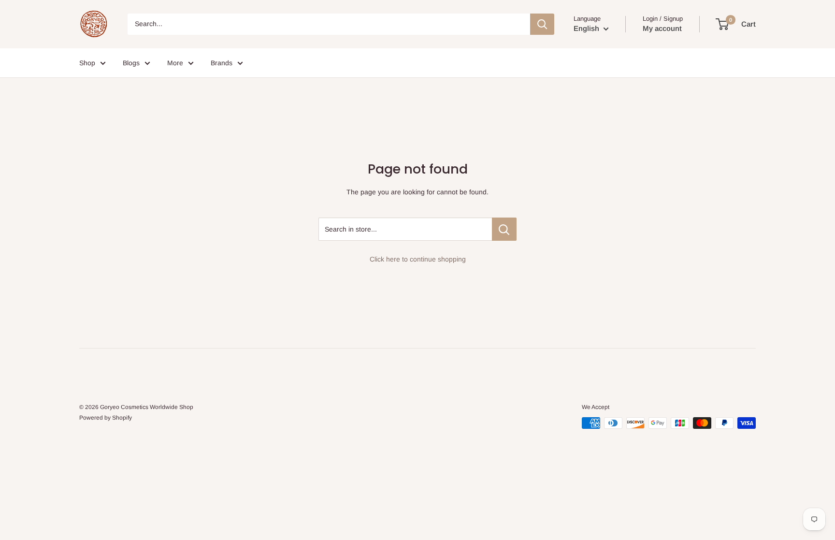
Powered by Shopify (105, 417)
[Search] (542, 24)
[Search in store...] (504, 229)
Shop (87, 63)
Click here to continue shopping (418, 259)
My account (662, 28)
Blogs (131, 63)
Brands (221, 63)
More (175, 63)
